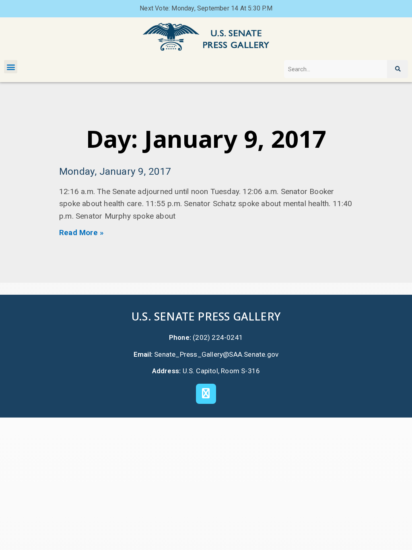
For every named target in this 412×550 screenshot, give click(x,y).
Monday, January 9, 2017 (115, 171)
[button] (10, 66)
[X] (206, 394)
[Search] (397, 69)
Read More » (81, 232)
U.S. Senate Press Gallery (206, 316)
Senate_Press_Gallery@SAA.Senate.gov (216, 354)
